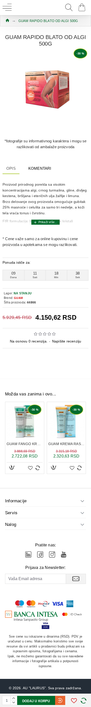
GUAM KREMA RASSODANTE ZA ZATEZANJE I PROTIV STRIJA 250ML (66, 444)
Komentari (39, 168)
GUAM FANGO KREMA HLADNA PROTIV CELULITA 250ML (25, 444)
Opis (11, 168)
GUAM (18, 297)
